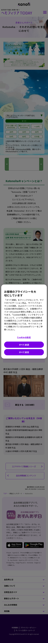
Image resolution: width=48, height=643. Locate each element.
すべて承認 (24, 344)
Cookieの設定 (24, 337)
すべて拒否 (24, 352)
